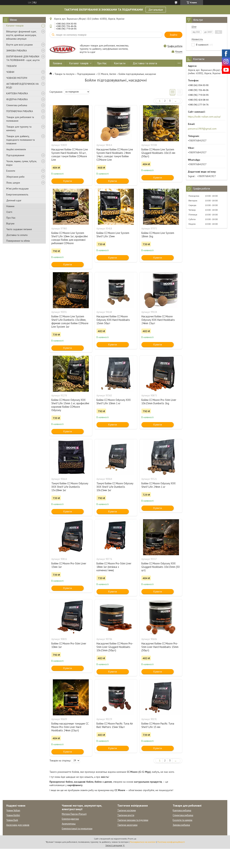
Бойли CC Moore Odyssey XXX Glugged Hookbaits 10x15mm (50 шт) (160, 567)
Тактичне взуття (125, 815)
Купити (67, 181)
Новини (10, 206)
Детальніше (155, 9)
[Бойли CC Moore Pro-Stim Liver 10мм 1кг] (71, 617)
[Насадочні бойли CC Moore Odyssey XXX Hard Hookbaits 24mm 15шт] (161, 290)
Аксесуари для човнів (17, 825)
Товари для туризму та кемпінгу (18, 128)
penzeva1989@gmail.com (202, 128)
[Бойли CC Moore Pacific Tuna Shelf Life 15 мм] (161, 697)
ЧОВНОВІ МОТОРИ (16, 78)
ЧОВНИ (10, 72)
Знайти (173, 34)
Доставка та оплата (16, 235)
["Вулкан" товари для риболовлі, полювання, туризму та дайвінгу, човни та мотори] (62, 49)
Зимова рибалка (181, 825)
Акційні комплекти (16, 149)
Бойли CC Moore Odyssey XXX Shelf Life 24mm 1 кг (158, 485)
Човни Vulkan (13, 810)
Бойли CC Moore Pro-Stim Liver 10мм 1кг (68, 645)
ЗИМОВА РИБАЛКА (16, 50)
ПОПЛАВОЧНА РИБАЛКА (19, 111)
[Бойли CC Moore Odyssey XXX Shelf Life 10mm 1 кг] (116, 374)
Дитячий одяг (13, 200)
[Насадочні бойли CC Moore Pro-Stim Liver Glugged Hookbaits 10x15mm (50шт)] (116, 617)
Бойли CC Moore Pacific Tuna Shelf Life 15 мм (157, 725)
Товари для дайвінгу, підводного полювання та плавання (20, 140)
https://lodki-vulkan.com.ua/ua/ (204, 116)
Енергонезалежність (17, 194)
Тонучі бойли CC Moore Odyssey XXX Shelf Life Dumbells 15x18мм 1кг (69, 487)
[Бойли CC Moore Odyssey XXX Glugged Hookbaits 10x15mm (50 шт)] (161, 537)
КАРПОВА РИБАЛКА (17, 93)
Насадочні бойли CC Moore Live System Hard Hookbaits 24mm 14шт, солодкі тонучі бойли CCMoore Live (114, 154)
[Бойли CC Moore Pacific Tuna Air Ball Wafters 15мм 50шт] (116, 697)
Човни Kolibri (13, 815)
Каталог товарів (15, 25)
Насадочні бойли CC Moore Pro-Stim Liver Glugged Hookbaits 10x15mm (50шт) (114, 647)
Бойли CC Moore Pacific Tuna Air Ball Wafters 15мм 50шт (114, 725)
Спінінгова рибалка (16, 105)
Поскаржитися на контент (143, 842)
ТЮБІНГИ (11, 66)
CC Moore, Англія (107, 74)
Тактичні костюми (126, 810)
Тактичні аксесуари (127, 825)
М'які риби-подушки (17, 188)
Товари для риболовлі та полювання (20, 119)
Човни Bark (12, 820)
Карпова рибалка (182, 810)
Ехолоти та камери (182, 820)
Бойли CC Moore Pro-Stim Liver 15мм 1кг (68, 565)
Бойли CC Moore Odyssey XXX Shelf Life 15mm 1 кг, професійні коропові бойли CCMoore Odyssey (70, 405)
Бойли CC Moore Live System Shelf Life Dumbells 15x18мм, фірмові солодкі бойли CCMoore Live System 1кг (69, 321)
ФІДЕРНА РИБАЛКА (17, 99)
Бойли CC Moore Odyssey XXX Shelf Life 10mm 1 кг (113, 401)
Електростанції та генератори (77, 828)
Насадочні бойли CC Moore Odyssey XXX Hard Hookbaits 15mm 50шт (113, 320)
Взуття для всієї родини (19, 44)
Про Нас (10, 217)
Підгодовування (15, 155)
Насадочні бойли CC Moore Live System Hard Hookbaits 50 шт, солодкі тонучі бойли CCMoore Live (69, 154)
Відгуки (10, 223)
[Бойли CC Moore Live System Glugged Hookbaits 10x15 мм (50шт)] (161, 123)
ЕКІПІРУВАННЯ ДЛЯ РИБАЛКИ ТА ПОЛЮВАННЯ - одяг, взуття (23, 58)
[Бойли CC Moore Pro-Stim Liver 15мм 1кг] (71, 537)
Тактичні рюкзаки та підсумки (132, 820)
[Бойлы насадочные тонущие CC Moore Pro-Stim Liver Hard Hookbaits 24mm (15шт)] (71, 697)
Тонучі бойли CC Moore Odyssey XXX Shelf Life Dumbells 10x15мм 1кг (114, 487)
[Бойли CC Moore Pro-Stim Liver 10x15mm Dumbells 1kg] (161, 374)
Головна (57, 63)
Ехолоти (10, 170)
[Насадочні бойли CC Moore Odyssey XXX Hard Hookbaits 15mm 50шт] (116, 290)
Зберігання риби (15, 176)
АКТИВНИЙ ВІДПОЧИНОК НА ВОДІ (22, 85)
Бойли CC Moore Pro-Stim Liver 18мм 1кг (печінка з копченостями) (113, 567)
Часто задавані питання (19, 229)
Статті (9, 212)
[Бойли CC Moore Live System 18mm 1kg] (161, 207)
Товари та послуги (64, 74)
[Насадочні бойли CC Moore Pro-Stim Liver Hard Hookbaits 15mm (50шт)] (161, 617)
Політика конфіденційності (171, 842)
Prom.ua (132, 838)
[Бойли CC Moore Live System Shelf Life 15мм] (116, 207)
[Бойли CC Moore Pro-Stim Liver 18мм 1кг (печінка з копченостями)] (116, 537)
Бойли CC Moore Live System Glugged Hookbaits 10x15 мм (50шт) (158, 153)
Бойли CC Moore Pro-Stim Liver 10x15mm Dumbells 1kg (158, 401)
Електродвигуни (70, 818)
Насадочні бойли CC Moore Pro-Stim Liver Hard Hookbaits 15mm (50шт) (159, 647)
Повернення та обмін (18, 240)
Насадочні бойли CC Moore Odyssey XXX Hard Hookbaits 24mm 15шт (158, 320)
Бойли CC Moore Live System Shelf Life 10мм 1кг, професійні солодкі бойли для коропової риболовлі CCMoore (69, 238)
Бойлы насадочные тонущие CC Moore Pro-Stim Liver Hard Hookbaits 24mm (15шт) (69, 727)
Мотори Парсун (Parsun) (74, 814)
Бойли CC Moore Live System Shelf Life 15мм (112, 234)
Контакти (119, 63)
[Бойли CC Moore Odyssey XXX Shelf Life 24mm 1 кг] (161, 457)
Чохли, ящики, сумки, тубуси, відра (21, 163)
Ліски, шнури (13, 182)
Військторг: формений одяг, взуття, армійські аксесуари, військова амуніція (21, 35)
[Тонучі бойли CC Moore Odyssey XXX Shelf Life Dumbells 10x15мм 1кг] (116, 457)
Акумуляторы (69, 823)
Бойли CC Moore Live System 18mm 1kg (157, 234)
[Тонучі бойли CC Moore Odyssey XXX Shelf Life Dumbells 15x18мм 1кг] (71, 457)
